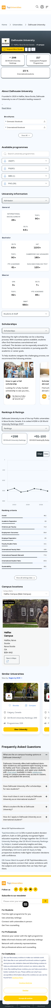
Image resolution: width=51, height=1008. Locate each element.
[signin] (42, 6)
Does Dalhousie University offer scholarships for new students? (22, 787)
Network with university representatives (19, 943)
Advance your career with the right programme (22, 936)
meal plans (12, 772)
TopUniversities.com (10, 833)
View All (24, 135)
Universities (17, 25)
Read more (6, 108)
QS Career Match (9, 860)
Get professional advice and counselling (19, 947)
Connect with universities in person (17, 921)
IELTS (25, 227)
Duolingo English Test (37, 264)
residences (37, 772)
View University (20, 729)
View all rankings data (24, 578)
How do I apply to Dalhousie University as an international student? (22, 818)
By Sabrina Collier (19, 396)
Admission (8, 200)
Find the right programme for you (16, 914)
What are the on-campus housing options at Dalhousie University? (22, 756)
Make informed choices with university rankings (22, 940)
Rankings (8, 428)
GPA (13, 282)
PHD (12, 183)
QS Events (17, 850)
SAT (37, 244)
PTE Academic (14, 264)
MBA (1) (11, 176)
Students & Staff (11, 314)
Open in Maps (11, 658)
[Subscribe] (45, 901)
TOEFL (37, 215)
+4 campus (40, 45)
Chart (39, 454)
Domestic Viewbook (15, 121)
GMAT (25, 301)
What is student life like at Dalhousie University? (18, 808)
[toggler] (47, 6)
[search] (37, 7)
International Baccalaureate (13, 215)
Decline (25, 991)
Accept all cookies (25, 998)
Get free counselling (10, 925)
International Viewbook (16, 127)
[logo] (11, 6)
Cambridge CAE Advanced (37, 254)
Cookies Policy (17, 978)
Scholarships (9, 331)
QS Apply (31, 850)
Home (4, 25)
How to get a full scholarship (14, 382)
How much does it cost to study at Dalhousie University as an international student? (22, 797)
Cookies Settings (25, 983)
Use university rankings (11, 918)
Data (46, 454)
